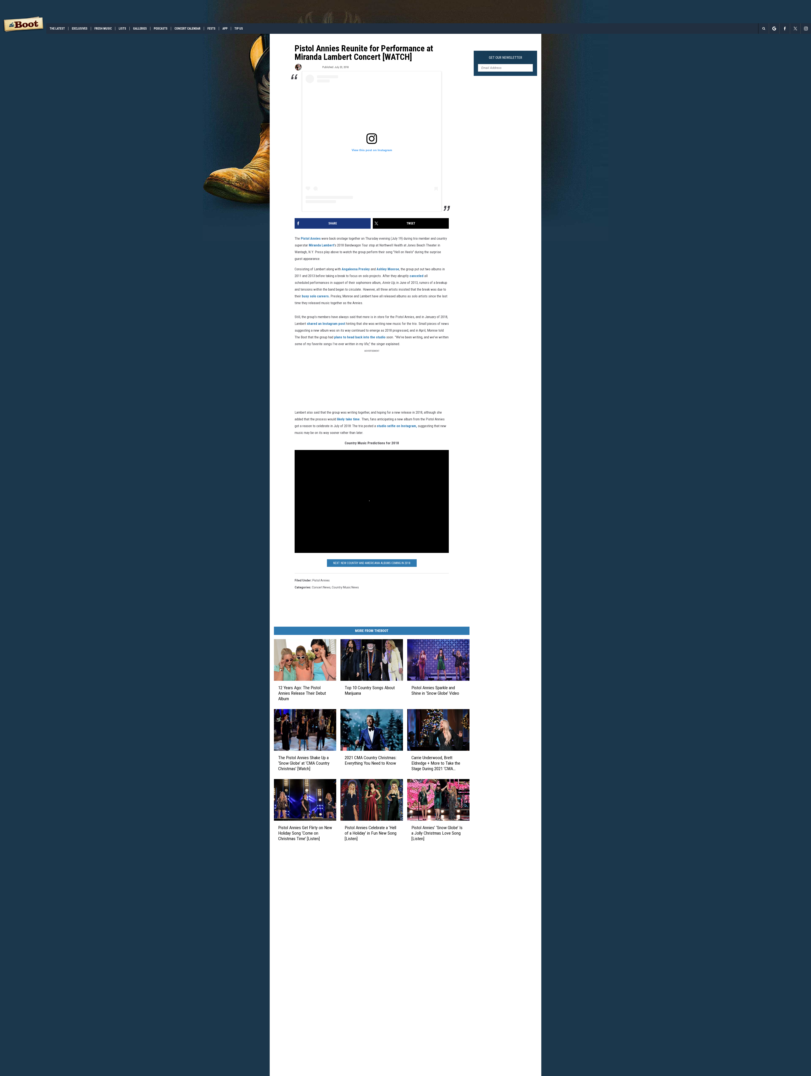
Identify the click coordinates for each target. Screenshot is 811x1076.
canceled (416, 276)
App (224, 28)
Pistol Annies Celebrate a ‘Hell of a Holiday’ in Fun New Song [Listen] (370, 833)
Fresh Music (103, 28)
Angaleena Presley (356, 269)
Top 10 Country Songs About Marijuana (370, 690)
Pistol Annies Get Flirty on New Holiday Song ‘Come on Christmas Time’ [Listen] (305, 833)
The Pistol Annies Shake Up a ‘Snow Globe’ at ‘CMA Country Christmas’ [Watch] (303, 763)
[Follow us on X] (795, 28)
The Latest (57, 28)
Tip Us (238, 28)
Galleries (140, 28)
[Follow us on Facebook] (785, 28)
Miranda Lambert (321, 245)
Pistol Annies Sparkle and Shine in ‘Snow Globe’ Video (435, 690)
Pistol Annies (311, 238)
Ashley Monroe (388, 269)
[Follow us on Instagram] (806, 28)
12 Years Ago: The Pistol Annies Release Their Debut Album (302, 693)
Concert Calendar (187, 28)
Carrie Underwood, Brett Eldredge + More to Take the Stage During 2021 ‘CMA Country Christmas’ (435, 763)
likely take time (348, 419)
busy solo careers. (316, 296)
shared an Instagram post (326, 323)
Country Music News (345, 587)
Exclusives (79, 28)
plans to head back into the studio (359, 337)
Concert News (321, 587)
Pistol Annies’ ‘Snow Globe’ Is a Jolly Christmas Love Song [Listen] (437, 833)
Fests (211, 28)
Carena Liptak (312, 67)
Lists (122, 28)
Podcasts (160, 28)
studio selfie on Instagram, (397, 426)
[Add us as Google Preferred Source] (774, 28)
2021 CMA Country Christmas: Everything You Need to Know (370, 760)
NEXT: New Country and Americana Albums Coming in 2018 (371, 563)
